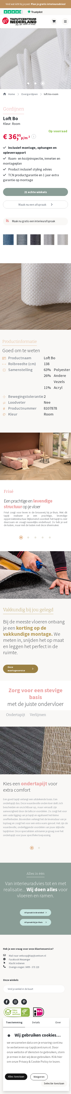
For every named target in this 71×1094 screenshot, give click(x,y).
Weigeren (39, 1076)
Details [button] (36, 1022)
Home (11, 94)
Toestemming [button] (14, 1022)
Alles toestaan (16, 1076)
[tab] (28, 83)
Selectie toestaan (54, 1083)
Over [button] (58, 1022)
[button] (35, 4)
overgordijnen (29, 94)
